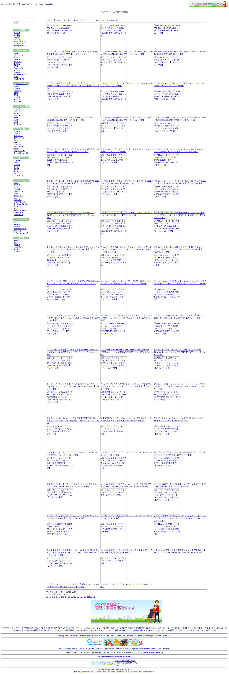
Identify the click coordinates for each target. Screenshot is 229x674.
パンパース (17, 160)
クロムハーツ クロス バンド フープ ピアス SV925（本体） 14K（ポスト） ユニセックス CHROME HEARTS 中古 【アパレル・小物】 (73, 386)
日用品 (87, 628)
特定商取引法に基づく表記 (121, 656)
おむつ (23, 630)
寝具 (67, 628)
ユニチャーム (18, 175)
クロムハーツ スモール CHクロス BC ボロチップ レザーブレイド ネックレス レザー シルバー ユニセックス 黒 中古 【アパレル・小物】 (73, 317)
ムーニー (17, 167)
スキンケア (17, 231)
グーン (16, 163)
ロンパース (17, 144)
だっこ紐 (17, 35)
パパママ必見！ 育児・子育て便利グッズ (15, 4)
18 (116, 20)
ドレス (16, 140)
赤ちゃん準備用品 (65, 649)
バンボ (16, 120)
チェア (16, 113)
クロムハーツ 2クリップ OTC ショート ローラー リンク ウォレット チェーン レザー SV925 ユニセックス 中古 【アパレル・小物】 (126, 386)
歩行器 (16, 117)
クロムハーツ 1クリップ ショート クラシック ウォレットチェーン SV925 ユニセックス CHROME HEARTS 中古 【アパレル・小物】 (179, 215)
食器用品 (123, 628)
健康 (184, 628)
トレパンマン (18, 173)
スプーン (17, 70)
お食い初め (17, 247)
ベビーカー (17, 39)
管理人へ (159, 652)
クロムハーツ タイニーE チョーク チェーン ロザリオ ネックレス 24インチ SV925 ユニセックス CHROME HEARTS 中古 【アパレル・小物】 (126, 249)
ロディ (16, 193)
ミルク (16, 53)
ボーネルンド (18, 196)
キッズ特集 (138, 636)
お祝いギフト (100, 649)
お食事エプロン (19, 79)
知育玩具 (17, 189)
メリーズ (17, 165)
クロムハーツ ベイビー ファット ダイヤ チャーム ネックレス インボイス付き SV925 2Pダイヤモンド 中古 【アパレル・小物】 (73, 352)
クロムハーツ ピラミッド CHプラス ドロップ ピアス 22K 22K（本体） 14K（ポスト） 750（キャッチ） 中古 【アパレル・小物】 (126, 317)
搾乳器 (16, 66)
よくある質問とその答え (146, 652)
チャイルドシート (20, 41)
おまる (16, 222)
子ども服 (207, 628)
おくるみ (17, 131)
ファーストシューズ (21, 153)
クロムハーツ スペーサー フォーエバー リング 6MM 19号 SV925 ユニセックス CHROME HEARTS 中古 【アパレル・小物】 (126, 352)
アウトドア (83, 649)
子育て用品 (129, 649)
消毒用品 (148, 628)
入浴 (52, 628)
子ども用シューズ (219, 628)
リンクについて (86, 652)
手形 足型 (17, 240)
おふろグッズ (159, 628)
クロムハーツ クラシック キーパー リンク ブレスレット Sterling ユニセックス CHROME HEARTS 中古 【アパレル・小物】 (73, 85)
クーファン (17, 124)
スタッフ (110, 652)
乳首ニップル (18, 68)
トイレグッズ (171, 628)
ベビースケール (112, 628)
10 (90, 20)
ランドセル (17, 251)
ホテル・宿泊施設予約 (142, 649)
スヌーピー (17, 208)
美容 (180, 628)
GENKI (16, 169)
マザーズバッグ (19, 43)
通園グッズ (175, 630)
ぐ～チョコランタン (21, 204)
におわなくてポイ (20, 229)
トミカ (16, 187)
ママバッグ (85, 630)
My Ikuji (61, 636)
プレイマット (18, 191)
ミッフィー (17, 200)
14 (103, 20)
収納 (41, 630)
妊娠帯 (16, 93)
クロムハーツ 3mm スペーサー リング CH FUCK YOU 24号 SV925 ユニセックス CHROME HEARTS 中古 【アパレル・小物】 (73, 420)
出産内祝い (166, 649)
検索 (66, 636)
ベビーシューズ (19, 151)
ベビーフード (18, 55)
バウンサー (17, 109)
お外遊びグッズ (97, 630)
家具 (196, 628)
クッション (17, 115)
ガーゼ (16, 149)
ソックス (17, 134)
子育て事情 (98, 636)
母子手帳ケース (19, 46)
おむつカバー (18, 146)
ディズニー (17, 206)
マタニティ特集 (127, 636)
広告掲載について (130, 652)
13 (100, 20)
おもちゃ (201, 630)
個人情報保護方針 (105, 656)
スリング (17, 33)
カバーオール (18, 136)
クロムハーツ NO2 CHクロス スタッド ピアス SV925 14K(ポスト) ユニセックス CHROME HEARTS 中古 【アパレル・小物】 (73, 283)
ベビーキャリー (77, 628)
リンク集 (106, 636)
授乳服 (16, 95)
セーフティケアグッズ (159, 630)
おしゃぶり (17, 62)
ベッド (190, 628)
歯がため (17, 64)
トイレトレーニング (21, 233)
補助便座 (17, 224)
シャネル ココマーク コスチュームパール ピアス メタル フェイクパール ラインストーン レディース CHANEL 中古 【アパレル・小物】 (180, 518)
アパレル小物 (48, 4)
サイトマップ (118, 652)
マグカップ (17, 59)
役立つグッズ (110, 649)
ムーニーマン (18, 171)
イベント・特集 (36, 4)
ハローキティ (18, 213)
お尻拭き (17, 226)
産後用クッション (126, 630)
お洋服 (16, 630)
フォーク (17, 72)
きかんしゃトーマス (21, 210)
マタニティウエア (57, 630)
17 (113, 20)
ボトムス (17, 99)
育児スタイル (74, 636)
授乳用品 (131, 628)
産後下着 (139, 630)
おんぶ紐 (17, 37)
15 (107, 20)
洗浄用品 (140, 628)
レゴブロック (18, 215)
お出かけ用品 (32, 630)
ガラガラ (17, 185)
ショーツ (17, 88)
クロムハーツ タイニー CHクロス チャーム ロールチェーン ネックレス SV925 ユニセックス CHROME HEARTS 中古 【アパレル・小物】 (179, 249)
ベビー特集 (147, 636)
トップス (17, 97)
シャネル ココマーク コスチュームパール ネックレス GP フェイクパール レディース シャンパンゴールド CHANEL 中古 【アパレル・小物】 (73, 552)
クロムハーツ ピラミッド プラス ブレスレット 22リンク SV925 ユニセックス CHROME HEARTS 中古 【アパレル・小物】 (73, 215)
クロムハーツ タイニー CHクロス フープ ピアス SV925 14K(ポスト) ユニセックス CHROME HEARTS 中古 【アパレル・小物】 (179, 352)
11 (94, 20)
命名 (15, 243)
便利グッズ (120, 649)
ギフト (16, 249)
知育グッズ (210, 630)
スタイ (16, 77)
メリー (16, 183)
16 (110, 20)
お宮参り (17, 245)
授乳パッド (17, 101)
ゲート (16, 122)
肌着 (15, 142)
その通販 (91, 649)
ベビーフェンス (97, 628)
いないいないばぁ (20, 202)
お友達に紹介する (99, 652)
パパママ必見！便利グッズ (161, 636)
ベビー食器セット (20, 75)
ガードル (17, 86)
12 (97, 20)
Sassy (15, 198)
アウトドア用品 (111, 630)
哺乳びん (17, 57)
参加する (90, 636)
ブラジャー (17, 91)
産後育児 (75, 649)
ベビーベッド (18, 111)
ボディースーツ (19, 138)
